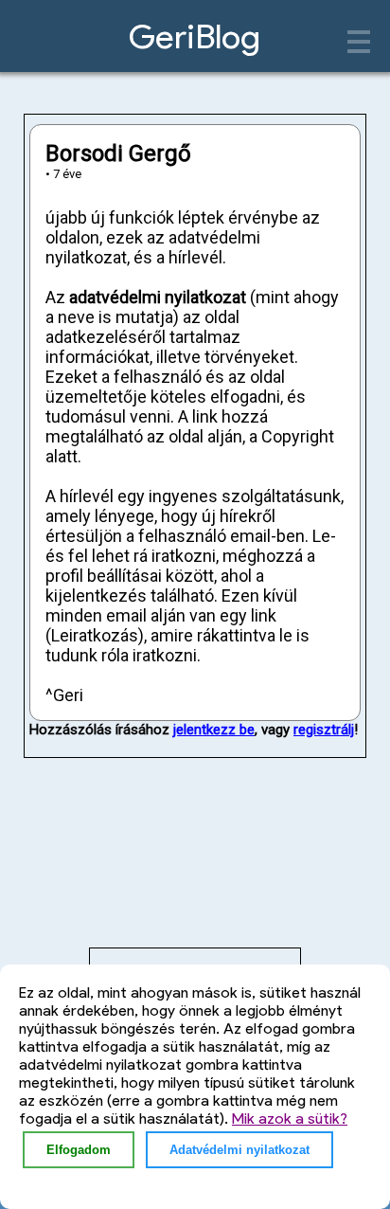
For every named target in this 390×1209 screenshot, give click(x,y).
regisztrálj (323, 729)
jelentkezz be (214, 729)
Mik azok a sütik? (289, 1119)
